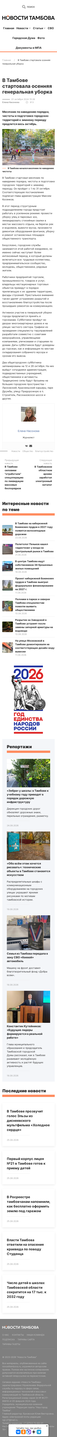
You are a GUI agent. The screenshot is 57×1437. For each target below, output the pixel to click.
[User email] (30, 445)
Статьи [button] (38, 28)
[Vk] (26, 445)
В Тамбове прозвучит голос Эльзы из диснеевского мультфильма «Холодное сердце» (28, 1120)
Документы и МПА (28, 47)
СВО (51, 28)
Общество (27, 451)
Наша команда (35, 1335)
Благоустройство (44, 451)
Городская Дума (23, 38)
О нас (5, 1335)
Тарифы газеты (11, 1344)
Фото (41, 38)
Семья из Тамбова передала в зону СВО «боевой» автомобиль (27, 957)
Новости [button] (22, 28)
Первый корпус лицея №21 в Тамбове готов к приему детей (26, 1163)
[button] (28, 146)
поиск (30, 6)
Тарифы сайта (26, 1339)
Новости (15, 451)
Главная (8, 28)
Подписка (8, 1339)
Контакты (18, 1335)
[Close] (46, 1425)
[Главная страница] (28, 17)
